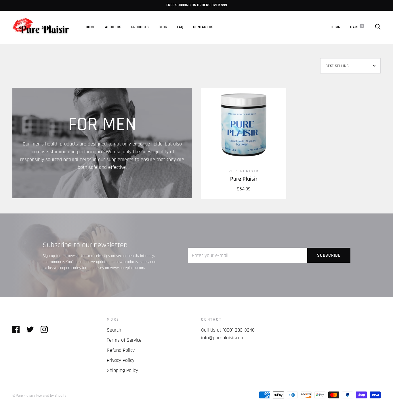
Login (335, 27)
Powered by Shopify (51, 395)
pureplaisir (243, 171)
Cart (356, 27)
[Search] (378, 27)
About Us (113, 27)
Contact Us (203, 27)
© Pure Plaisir (22, 395)
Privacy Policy (120, 360)
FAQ (180, 27)
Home (90, 27)
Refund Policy (121, 350)
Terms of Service (124, 340)
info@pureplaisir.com (223, 337)
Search (114, 330)
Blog (163, 27)
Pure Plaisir (243, 179)
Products (140, 27)
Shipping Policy (122, 370)
